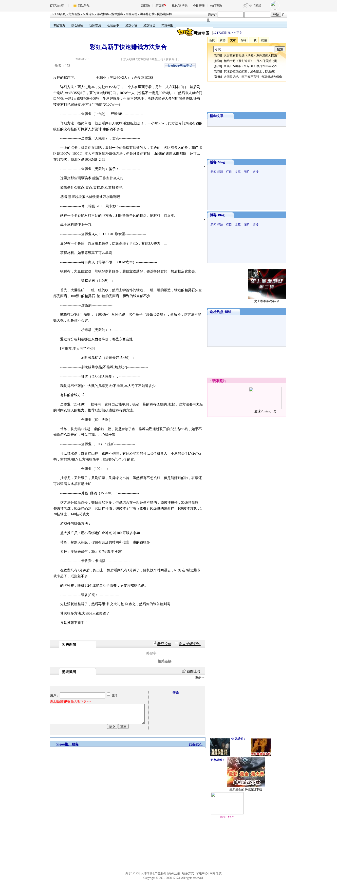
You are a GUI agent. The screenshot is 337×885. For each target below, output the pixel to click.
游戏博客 (103, 14)
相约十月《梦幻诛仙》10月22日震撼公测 (250, 61)
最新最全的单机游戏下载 (245, 789)
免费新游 (74, 14)
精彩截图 (167, 25)
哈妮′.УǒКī (227, 817)
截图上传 (157, 59)
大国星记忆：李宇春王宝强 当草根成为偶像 (253, 76)
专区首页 (59, 25)
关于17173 (132, 873)
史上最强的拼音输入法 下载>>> (71, 701)
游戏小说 (131, 25)
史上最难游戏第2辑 (267, 301)
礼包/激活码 (179, 5)
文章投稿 (143, 59)
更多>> (200, 677)
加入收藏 (129, 59)
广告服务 (160, 873)
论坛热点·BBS (220, 312)
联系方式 (188, 873)
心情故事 (113, 25)
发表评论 (171, 59)
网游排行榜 (147, 14)
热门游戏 (255, 5)
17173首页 (57, 5)
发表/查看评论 (190, 644)
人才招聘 (146, 873)
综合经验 (77, 25)
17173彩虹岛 (222, 33)
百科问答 (131, 14)
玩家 (215, 381)
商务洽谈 (174, 873)
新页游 (159, 5)
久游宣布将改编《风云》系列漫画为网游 (250, 55)
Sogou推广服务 (67, 744)
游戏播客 (117, 14)
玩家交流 (95, 25)
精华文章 (217, 116)
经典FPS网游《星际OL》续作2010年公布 (250, 66)
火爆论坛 (88, 14)
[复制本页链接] (180, 67)
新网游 (145, 5)
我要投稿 (164, 644)
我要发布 (196, 744)
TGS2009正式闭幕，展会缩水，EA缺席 (249, 71)
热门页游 (216, 5)
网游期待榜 (164, 14)
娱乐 (218, 76)
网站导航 (84, 5)
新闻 (218, 55)
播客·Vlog (217, 162)
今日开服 (199, 5)
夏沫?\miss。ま (265, 411)
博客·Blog (217, 215)
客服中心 (202, 873)
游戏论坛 (149, 25)
